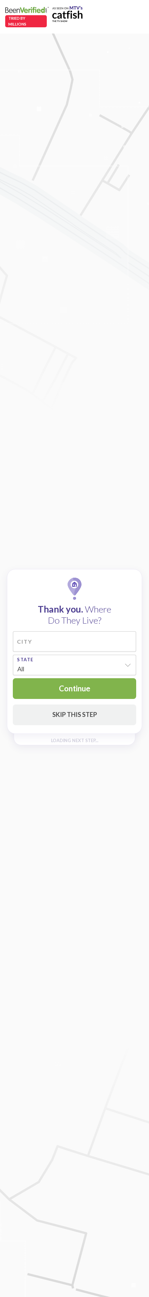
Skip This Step (74, 714)
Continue (74, 688)
